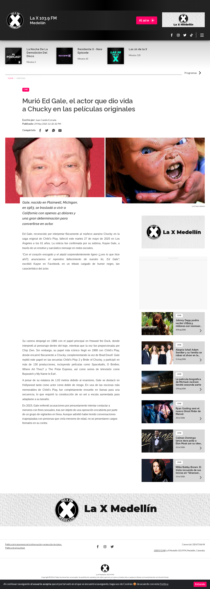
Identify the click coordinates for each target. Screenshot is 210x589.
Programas (190, 72)
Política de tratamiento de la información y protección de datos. (33, 544)
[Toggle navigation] (202, 35)
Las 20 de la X (138, 49)
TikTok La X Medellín (191, 35)
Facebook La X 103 (172, 35)
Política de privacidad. (15, 548)
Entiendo (200, 584)
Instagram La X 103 (178, 35)
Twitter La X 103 (185, 35)
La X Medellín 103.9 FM (15, 20)
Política (164, 583)
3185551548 (159, 550)
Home (10, 78)
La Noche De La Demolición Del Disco (37, 53)
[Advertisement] (173, 285)
